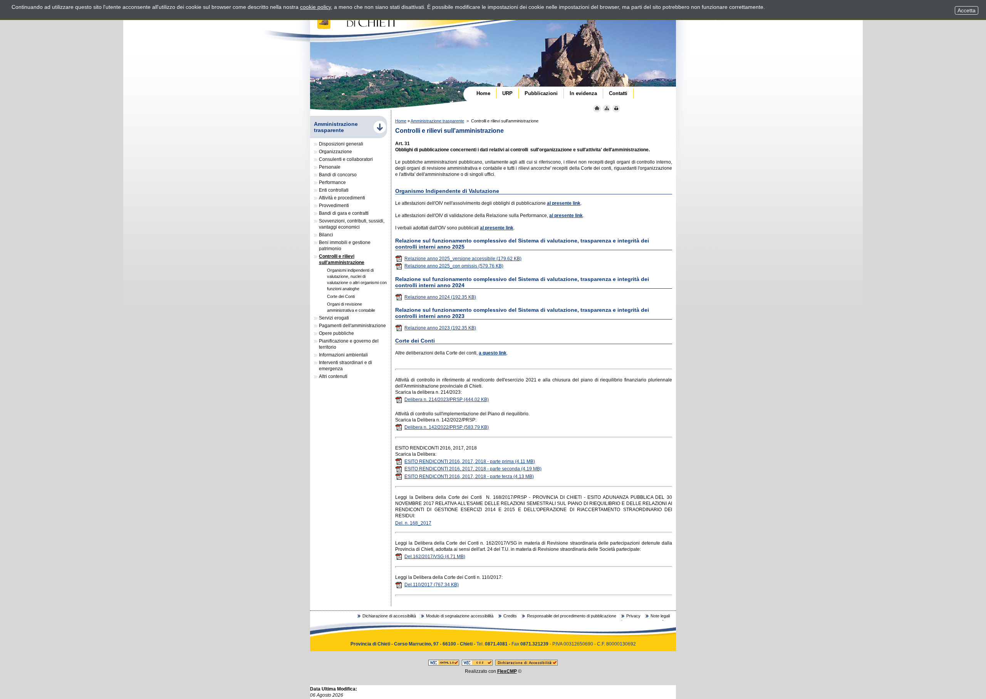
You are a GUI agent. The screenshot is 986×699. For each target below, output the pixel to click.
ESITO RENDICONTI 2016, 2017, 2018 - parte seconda (473, 469)
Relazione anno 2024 (440, 297)
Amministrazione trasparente (437, 121)
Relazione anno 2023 (440, 328)
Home (400, 121)
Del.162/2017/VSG (434, 556)
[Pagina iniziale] (597, 108)
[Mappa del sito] (606, 108)
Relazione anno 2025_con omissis (453, 266)
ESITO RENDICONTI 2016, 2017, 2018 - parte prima (469, 461)
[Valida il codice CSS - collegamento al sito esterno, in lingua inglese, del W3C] (477, 664)
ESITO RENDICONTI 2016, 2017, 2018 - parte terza (469, 476)
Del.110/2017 (431, 584)
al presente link (563, 203)
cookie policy (315, 7)
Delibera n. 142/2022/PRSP (446, 427)
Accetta (966, 10)
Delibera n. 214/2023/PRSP (446, 399)
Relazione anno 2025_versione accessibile (463, 258)
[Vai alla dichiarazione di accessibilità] (526, 664)
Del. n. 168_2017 (413, 523)
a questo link (492, 353)
